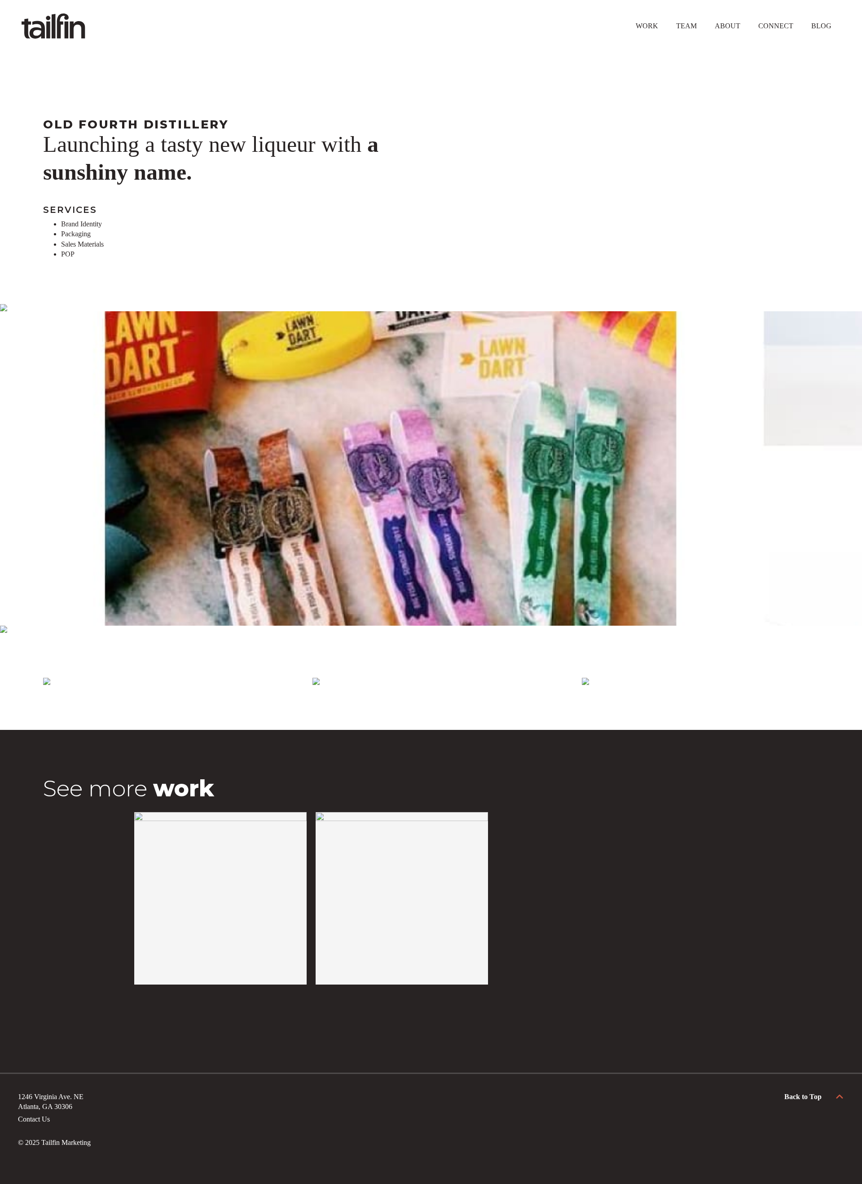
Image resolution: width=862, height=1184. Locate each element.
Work (647, 26)
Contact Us (34, 1119)
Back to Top (803, 1096)
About (727, 26)
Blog (821, 26)
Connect (775, 26)
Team (686, 26)
